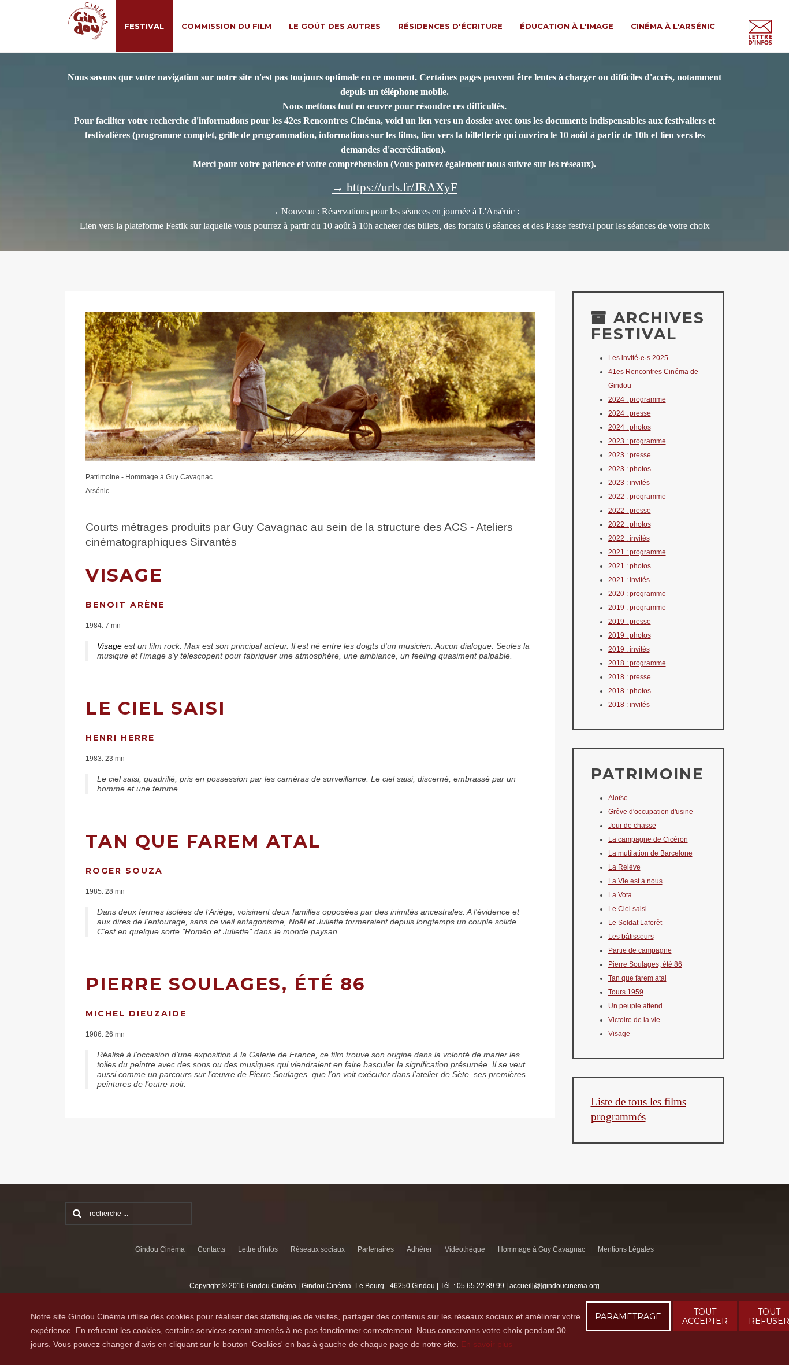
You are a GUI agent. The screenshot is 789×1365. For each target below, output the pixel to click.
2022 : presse (629, 510)
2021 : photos (629, 566)
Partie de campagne (640, 950)
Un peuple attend (635, 1006)
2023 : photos (629, 469)
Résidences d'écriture (450, 26)
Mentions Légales (626, 1249)
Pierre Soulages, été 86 (645, 964)
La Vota (620, 895)
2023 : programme (637, 441)
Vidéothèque (465, 1249)
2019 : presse (629, 621)
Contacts (211, 1249)
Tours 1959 (625, 992)
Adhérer (419, 1249)
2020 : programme (637, 594)
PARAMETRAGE (628, 1316)
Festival (144, 26)
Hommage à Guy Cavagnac (541, 1249)
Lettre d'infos (258, 1249)
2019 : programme (637, 608)
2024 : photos (629, 427)
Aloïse (618, 798)
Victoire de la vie (634, 1020)
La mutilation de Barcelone (650, 853)
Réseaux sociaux (318, 1249)
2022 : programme (637, 497)
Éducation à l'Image (566, 26)
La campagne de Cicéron (648, 839)
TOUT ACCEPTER (705, 1316)
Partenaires (376, 1249)
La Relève (624, 867)
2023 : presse (629, 455)
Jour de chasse (632, 826)
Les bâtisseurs (631, 937)
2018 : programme (637, 663)
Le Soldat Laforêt (635, 923)
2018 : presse (629, 677)
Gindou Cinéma (160, 1249)
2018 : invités (629, 705)
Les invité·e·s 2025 (638, 358)
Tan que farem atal (637, 978)
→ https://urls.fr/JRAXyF (394, 187)
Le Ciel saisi (627, 909)
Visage (619, 1034)
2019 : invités (629, 649)
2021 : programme (637, 552)
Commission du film (226, 26)
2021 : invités (629, 580)
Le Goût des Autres (335, 26)
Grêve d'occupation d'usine (650, 812)
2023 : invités (629, 483)
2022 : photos (629, 524)
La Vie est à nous (635, 881)
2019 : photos (629, 635)
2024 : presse (629, 413)
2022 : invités (629, 538)
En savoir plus (486, 1344)
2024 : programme (637, 399)
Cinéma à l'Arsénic (673, 26)
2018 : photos (629, 691)
